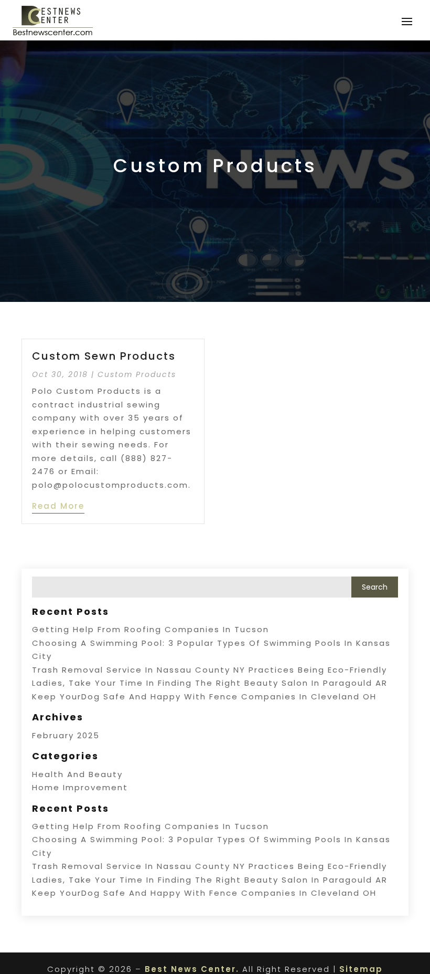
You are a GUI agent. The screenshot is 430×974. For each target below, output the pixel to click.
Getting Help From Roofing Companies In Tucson (150, 629)
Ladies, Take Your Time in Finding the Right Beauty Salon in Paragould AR (210, 682)
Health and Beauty (77, 774)
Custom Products (137, 374)
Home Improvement (80, 787)
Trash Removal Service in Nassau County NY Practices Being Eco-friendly (209, 669)
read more (58, 505)
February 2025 (66, 735)
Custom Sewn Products (104, 356)
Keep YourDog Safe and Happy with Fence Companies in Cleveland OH (204, 696)
